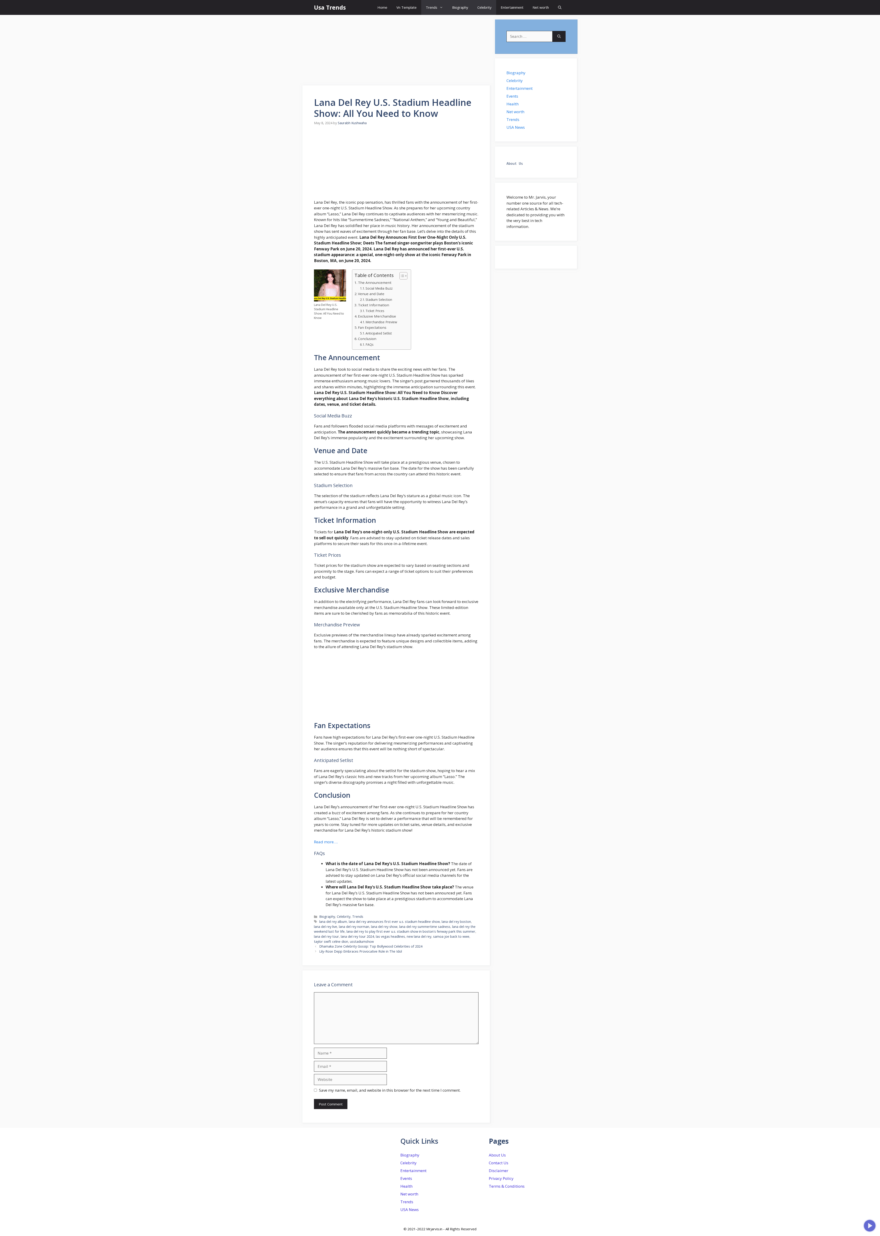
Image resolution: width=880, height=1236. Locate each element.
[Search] (559, 36)
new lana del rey (419, 936)
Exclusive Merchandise (377, 316)
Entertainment (512, 7)
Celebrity (484, 7)
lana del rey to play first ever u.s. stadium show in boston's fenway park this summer (410, 931)
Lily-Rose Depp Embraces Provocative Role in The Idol (360, 951)
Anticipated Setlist (379, 333)
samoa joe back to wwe (451, 936)
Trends (431, 7)
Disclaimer (498, 1170)
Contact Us (498, 1162)
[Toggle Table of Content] (401, 276)
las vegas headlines (390, 936)
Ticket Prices (375, 311)
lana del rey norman (354, 926)
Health (512, 104)
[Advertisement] (396, 51)
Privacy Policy (501, 1178)
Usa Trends (330, 7)
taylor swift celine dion (331, 941)
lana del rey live (325, 926)
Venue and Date (371, 293)
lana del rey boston (456, 921)
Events (512, 96)
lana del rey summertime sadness (424, 926)
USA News (515, 127)
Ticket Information (373, 305)
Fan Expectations (372, 327)
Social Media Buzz (379, 288)
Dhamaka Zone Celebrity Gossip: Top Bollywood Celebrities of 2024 (370, 946)
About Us (497, 1155)
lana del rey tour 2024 (357, 936)
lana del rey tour (326, 936)
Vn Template (406, 7)
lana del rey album (333, 921)
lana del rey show (384, 926)
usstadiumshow (362, 941)
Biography (460, 7)
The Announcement (374, 282)
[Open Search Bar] (559, 7)
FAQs (370, 344)
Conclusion (367, 338)
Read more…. (326, 841)
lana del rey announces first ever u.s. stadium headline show (394, 921)
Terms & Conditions (507, 1186)
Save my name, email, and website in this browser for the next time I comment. (390, 1090)
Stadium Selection (379, 299)
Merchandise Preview (381, 322)
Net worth (541, 7)
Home (382, 7)
